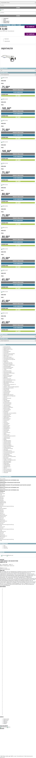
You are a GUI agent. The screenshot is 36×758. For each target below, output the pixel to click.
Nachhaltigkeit (3, 508)
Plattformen (6, 361)
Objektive (5, 377)
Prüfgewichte (6, 390)
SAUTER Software (7, 455)
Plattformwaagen (7, 416)
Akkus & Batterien (7, 469)
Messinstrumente (7, 378)
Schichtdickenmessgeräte (9, 359)
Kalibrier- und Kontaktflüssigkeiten (11, 386)
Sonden (5, 421)
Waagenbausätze (7, 458)
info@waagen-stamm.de (8, 565)
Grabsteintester (6, 428)
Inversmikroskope (7, 370)
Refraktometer (6, 392)
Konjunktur (2, 496)
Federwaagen (6, 454)
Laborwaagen (6, 405)
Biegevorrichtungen (7, 375)
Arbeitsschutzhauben (8, 407)
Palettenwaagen (7, 442)
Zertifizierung (6, 401)
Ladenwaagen (6, 385)
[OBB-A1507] (4, 270)
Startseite (5, 18)
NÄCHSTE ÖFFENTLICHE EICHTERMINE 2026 (9, 480)
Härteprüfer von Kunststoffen (9, 413)
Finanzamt (2, 493)
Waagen (2, 498)
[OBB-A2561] (4, 120)
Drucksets (5, 431)
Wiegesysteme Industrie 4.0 (9, 384)
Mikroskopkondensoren (8, 382)
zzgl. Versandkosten (9, 31)
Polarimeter (6, 352)
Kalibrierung (3, 501)
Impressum (5, 720)
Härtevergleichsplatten (8, 446)
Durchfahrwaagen (7, 470)
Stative (4, 433)
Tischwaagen (6, 423)
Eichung (5, 399)
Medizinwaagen (7, 418)
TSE (1, 494)
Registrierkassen (7, 348)
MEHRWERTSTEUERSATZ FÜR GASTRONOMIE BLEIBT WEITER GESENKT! (15, 485)
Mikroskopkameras (7, 381)
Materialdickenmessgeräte (9, 396)
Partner (5, 723)
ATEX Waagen (6, 400)
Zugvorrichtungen (7, 376)
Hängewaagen (6, 425)
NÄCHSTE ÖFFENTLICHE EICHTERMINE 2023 (9, 487)
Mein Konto (6, 21)
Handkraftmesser (7, 414)
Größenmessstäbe (7, 368)
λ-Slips (4, 369)
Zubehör (5, 397)
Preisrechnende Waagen (9, 452)
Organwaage (6, 393)
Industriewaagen (7, 366)
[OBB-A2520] (4, 99)
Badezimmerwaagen (8, 364)
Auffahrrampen (6, 438)
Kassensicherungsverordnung (7, 506)
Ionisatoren (5, 424)
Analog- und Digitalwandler (9, 460)
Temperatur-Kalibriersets (9, 365)
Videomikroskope (7, 471)
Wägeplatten (6, 463)
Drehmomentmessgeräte (9, 353)
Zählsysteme (6, 410)
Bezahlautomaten (7, 402)
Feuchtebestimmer (7, 450)
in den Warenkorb (18, 92)
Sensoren (5, 422)
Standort (5, 722)
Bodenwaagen (6, 408)
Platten (5, 439)
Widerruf (5, 721)
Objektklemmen (6, 466)
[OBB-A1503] (4, 249)
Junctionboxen (6, 415)
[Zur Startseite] (2, 9)
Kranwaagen (6, 420)
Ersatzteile (5, 412)
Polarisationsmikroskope (9, 373)
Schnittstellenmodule (8, 448)
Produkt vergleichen (18, 89)
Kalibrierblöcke (6, 346)
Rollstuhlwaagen (7, 444)
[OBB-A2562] (4, 206)
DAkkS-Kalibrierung (7, 349)
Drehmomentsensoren (8, 388)
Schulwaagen (6, 434)
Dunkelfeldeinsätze (7, 453)
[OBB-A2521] (4, 227)
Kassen (1, 492)
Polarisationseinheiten (8, 358)
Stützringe (5, 449)
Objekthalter (6, 383)
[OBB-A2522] (4, 184)
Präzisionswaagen (7, 372)
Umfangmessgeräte (7, 362)
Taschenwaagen (7, 409)
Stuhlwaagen (6, 430)
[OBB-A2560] (4, 77)
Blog (4, 20)
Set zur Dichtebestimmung (9, 380)
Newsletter (6, 22)
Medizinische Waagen (8, 394)
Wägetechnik (3, 502)
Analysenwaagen (7, 404)
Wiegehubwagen (7, 462)
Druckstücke (6, 429)
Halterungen (6, 356)
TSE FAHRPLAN (30, 27)
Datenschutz (6, 719)
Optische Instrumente (8, 354)
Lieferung (5, 548)
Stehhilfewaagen (7, 440)
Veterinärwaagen (7, 461)
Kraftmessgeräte (7, 447)
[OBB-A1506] (4, 313)
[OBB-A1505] (4, 291)
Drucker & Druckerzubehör (9, 436)
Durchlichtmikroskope (8, 367)
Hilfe (4, 545)
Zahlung (5, 547)
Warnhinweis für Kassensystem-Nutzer (10, 482)
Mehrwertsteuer (3, 515)
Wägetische (6, 350)
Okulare (5, 468)
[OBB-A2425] (4, 142)
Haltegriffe (5, 472)
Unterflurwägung (7, 441)
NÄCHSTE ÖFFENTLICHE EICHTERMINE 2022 (9, 490)
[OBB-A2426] (4, 163)
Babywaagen (6, 426)
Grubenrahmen (6, 432)
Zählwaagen (6, 417)
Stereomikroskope (7, 357)
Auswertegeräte (7, 351)
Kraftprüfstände (6, 464)
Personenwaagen (7, 445)
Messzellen (6, 457)
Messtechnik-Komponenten (9, 456)
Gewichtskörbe (6, 465)
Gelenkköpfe (6, 389)
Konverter (5, 360)
